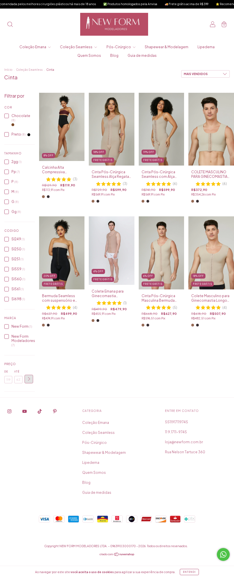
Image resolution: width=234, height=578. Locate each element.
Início (8, 69)
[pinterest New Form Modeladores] (55, 411)
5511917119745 (176, 422)
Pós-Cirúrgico (119, 47)
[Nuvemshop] (117, 555)
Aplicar (29, 379)
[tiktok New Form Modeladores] (40, 411)
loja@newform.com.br (184, 442)
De (6, 371)
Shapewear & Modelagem (166, 47)
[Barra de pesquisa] (10, 25)
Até (16, 371)
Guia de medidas (142, 55)
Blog (114, 55)
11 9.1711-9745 (176, 432)
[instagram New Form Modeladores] (9, 411)
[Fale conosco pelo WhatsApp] (223, 554)
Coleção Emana (33, 47)
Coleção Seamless (76, 47)
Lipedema (206, 47)
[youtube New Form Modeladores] (24, 411)
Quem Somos (89, 55)
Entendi (189, 572)
